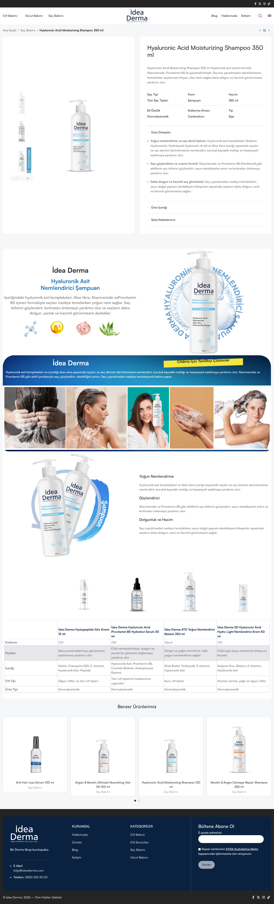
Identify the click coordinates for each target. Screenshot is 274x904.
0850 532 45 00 (36, 877)
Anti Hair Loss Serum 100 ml (35, 782)
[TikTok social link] (269, 3)
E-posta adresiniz (210, 832)
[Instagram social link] (264, 3)
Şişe (231, 116)
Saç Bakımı (28, 30)
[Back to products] (264, 30)
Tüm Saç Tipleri (157, 100)
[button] (15, 178)
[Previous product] (260, 30)
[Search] (260, 16)
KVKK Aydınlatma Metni (242, 849)
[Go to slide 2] (139, 801)
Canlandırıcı (196, 116)
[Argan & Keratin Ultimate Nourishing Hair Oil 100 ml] (103, 749)
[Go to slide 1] (135, 801)
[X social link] (259, 3)
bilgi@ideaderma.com (28, 870)
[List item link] (98, 834)
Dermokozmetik (158, 116)
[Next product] (269, 30)
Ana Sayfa (9, 30)
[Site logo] (137, 15)
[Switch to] (269, 16)
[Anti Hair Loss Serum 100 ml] (35, 749)
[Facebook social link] (255, 3)
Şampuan (194, 100)
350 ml (233, 100)
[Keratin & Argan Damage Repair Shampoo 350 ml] (239, 749)
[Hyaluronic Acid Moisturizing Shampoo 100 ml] (171, 749)
